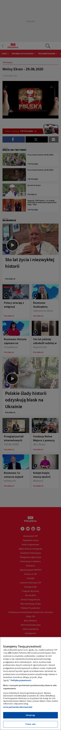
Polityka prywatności (21, 680)
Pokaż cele (30, 724)
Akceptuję (30, 715)
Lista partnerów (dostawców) (17, 707)
